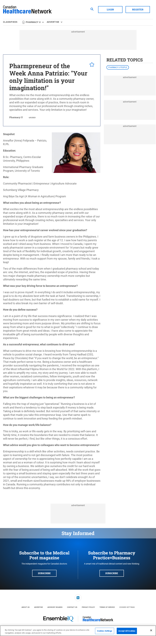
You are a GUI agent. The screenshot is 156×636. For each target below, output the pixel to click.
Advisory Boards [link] (54, 607)
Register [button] (137, 9)
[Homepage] (27, 9)
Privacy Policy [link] (88, 607)
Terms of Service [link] (107, 607)
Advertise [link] (38, 607)
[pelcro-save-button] (91, 65)
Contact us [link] (72, 607)
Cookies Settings (127, 607)
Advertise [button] (53, 22)
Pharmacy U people (117, 67)
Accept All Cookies (126, 631)
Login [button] (110, 9)
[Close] (151, 630)
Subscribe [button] (44, 573)
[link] (78, 597)
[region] (78, 630)
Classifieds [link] (10, 22)
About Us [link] (25, 607)
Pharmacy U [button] (33, 22)
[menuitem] (12, 22)
